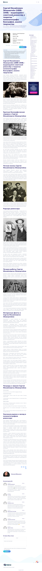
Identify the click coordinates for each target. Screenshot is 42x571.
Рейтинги (31, 74)
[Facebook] (21, 467)
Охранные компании (33, 63)
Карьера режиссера (7, 54)
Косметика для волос (33, 58)
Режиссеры (7, 25)
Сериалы (31, 75)
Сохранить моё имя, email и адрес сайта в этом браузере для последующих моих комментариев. (15, 549)
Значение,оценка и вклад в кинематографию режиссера (12, 58)
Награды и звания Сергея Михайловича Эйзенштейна (12, 57)
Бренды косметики (33, 37)
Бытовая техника (33, 40)
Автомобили (32, 36)
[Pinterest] (25, 467)
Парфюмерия (32, 70)
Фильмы (31, 78)
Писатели (31, 71)
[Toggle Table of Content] (25, 50)
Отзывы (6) (22, 47)
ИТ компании (32, 45)
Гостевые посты (32, 41)
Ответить (23, 483)
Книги (31, 53)
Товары (31, 76)
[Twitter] (23, 467)
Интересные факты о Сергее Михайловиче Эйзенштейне (12, 56)
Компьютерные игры (33, 56)
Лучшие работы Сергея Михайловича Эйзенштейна (12, 55)
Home (4, 25)
